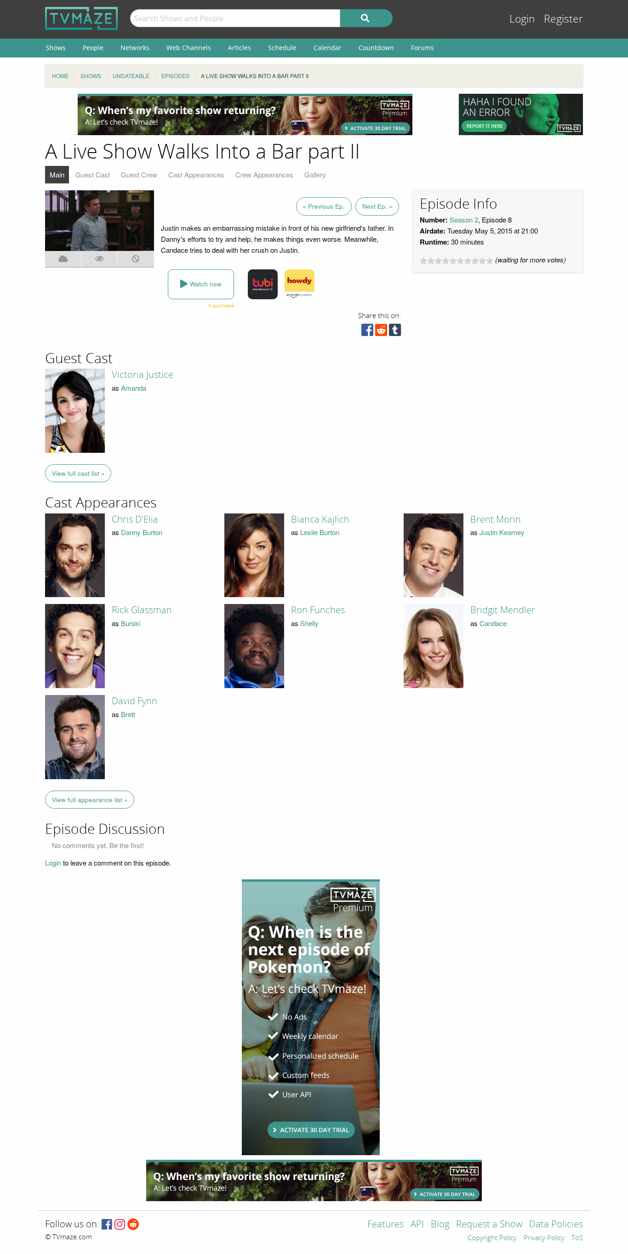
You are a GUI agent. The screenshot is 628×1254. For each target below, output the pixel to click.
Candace (493, 623)
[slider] (456, 260)
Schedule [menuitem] (282, 47)
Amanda (133, 388)
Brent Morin (495, 519)
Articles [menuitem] (239, 47)
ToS (577, 1238)
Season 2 (464, 219)
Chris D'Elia (135, 519)
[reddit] (381, 332)
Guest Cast (92, 174)
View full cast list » (78, 473)
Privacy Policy (544, 1238)
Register (563, 19)
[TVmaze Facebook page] (107, 1225)
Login (522, 19)
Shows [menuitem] (56, 47)
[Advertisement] (245, 114)
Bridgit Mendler (502, 610)
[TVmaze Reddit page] (133, 1225)
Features (385, 1225)
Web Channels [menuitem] (188, 47)
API (417, 1225)
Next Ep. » (377, 206)
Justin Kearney (502, 532)
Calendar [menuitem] (328, 47)
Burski (130, 623)
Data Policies (556, 1225)
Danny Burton (141, 532)
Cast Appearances (196, 174)
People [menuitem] (93, 47)
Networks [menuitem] (134, 47)
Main (57, 174)
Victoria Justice (142, 374)
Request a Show (489, 1225)
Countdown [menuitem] (376, 47)
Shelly (309, 623)
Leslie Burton (319, 532)
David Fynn (134, 701)
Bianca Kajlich (320, 519)
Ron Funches (318, 610)
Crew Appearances (264, 174)
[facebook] (367, 332)
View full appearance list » (90, 799)
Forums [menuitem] (422, 47)
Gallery (315, 174)
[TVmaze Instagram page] (119, 1225)
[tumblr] (395, 332)
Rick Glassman (142, 610)
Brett (128, 714)
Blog (440, 1225)
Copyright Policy (492, 1238)
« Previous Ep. (324, 206)
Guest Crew (139, 174)
